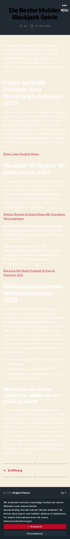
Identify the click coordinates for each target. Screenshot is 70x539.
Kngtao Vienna (21, 492)
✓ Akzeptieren (35, 526)
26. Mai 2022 (42, 26)
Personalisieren (35, 533)
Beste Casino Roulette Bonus (21, 154)
